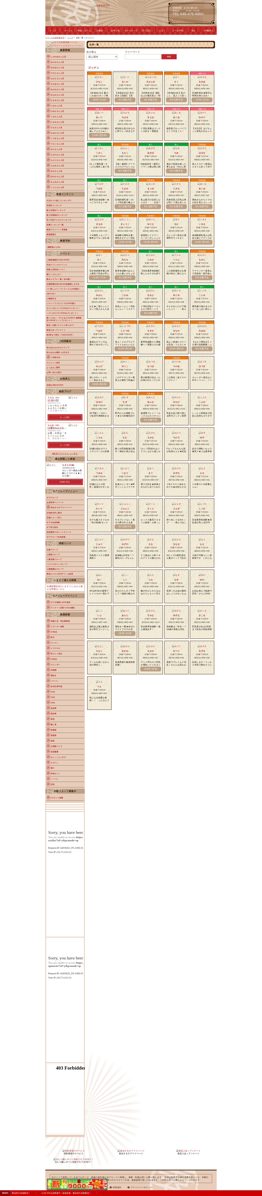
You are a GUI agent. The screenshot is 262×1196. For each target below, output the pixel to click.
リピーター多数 (57, 626)
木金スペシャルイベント (57, 265)
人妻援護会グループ (55, 569)
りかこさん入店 (57, 144)
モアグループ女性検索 (56, 537)
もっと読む (65, 417)
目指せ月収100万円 (55, 385)
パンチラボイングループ (57, 564)
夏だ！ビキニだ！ (54, 274)
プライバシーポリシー (142, 1187)
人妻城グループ (53, 554)
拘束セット (55, 773)
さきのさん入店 (57, 155)
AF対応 (54, 632)
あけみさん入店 (57, 62)
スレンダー (55, 665)
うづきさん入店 (57, 138)
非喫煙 (54, 670)
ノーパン (54, 779)
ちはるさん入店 (57, 166)
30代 (53, 697)
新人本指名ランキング (56, 210)
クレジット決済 (53, 363)
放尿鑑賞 (54, 752)
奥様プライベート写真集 (57, 230)
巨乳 (53, 784)
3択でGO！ (51, 294)
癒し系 (54, 724)
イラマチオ (55, 648)
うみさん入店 (56, 117)
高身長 (54, 714)
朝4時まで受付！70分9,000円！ (60, 335)
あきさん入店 (56, 171)
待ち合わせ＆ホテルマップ (58, 348)
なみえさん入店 (57, 78)
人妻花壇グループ (54, 559)
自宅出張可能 (56, 686)
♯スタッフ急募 (57, 798)
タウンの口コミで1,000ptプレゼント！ (63, 308)
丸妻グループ (52, 550)
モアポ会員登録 (53, 522)
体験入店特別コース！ (56, 269)
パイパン (54, 681)
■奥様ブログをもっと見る (65, 453)
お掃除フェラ (56, 746)
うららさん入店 (57, 187)
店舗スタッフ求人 (54, 518)
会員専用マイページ (55, 502)
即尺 (53, 637)
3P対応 (54, 659)
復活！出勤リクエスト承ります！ (61, 325)
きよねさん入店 (57, 182)
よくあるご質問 (53, 367)
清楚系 (54, 735)
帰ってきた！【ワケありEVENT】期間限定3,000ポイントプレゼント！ (64, 319)
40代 (53, 703)
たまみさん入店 (57, 122)
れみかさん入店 (57, 133)
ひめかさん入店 (57, 111)
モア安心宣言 (52, 527)
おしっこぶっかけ (58, 757)
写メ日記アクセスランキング (59, 220)
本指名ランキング (54, 205)
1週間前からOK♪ (54, 247)
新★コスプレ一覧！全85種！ (59, 279)
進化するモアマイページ (61, 507)
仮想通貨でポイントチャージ (59, 532)
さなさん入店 (56, 127)
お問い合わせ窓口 (54, 372)
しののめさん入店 (58, 57)
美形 (53, 719)
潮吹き (54, 675)
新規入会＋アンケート (56, 330)
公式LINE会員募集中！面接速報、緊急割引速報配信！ (61, 1193)
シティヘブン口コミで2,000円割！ (61, 303)
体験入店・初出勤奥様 (60, 621)
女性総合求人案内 (54, 513)
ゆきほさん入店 (57, 68)
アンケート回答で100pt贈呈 (63, 608)
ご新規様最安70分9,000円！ (59, 260)
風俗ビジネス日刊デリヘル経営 (60, 574)
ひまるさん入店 (57, 100)
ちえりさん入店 (57, 160)
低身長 (54, 708)
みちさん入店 (56, 149)
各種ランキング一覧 (55, 225)
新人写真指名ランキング (57, 215)
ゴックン (54, 643)
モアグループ (52, 498)
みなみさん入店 (57, 95)
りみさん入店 (56, 106)
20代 (53, 692)
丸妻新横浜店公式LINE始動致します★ (63, 284)
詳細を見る (65, 482)
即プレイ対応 (56, 654)
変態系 (54, 730)
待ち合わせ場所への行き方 (58, 352)
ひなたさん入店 (57, 73)
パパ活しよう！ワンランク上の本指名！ (64, 289)
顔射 (53, 741)
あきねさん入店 (57, 89)
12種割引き (51, 299)
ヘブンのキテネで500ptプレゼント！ (62, 313)
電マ (53, 768)
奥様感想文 (51, 234)
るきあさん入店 (57, 84)
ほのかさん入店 (57, 176)
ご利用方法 (55, 357)
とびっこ (54, 763)
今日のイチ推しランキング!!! (59, 201)
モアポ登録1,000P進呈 (61, 602)
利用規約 (117, 1187)
